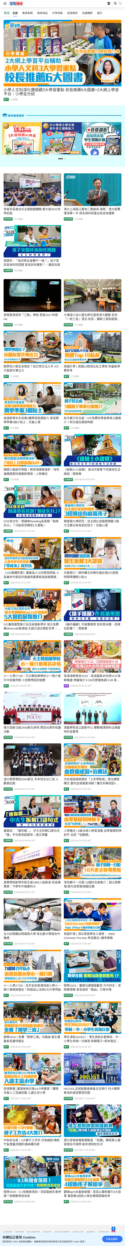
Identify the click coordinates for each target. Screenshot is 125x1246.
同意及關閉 (112, 1239)
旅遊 (66, 686)
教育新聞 (27, 13)
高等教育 (72, 13)
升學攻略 (57, 13)
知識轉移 (87, 13)
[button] (60, 158)
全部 (15, 13)
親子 (99, 13)
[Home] (16, 3)
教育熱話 (42, 13)
